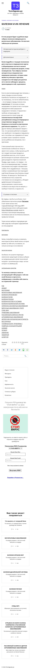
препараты (5, 230)
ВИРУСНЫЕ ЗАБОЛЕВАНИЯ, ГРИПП (13, 308)
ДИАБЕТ (4, 288)
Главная (4, 20)
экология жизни (7, 250)
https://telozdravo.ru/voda (10, 210)
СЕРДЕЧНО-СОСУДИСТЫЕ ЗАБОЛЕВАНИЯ (15, 306)
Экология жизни (10, 388)
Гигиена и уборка (10, 391)
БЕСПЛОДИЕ (6, 290)
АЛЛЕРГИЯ (5, 337)
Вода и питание (9, 370)
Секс (6, 381)
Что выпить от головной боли (15, 521)
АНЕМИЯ (4, 328)
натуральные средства (9, 268)
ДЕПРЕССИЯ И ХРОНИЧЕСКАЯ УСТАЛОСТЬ (15, 319)
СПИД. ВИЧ (15, 606)
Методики (8, 373)
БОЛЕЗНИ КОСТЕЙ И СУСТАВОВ (11, 301)
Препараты (8, 377)
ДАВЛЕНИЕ (5, 333)
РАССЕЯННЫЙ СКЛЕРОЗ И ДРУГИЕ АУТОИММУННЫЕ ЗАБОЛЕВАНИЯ (15, 647)
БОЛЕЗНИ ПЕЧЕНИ (8, 299)
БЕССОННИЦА (6, 321)
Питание (25, 201)
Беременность (9, 384)
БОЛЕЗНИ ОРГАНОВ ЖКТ (9, 295)
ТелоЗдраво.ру (15, 11)
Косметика (8, 395)
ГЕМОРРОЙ (5, 335)
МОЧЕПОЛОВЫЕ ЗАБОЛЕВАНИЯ (12, 292)
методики (5, 235)
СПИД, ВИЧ (5, 310)
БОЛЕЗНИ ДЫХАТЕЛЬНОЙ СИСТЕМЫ (13, 304)
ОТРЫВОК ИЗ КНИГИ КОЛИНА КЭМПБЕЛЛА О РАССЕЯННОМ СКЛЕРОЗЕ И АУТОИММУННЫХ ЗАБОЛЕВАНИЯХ (15, 626)
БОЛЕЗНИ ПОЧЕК (7, 297)
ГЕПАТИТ (4, 330)
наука (3, 88)
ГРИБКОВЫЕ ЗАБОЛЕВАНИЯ (10, 312)
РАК (3, 286)
